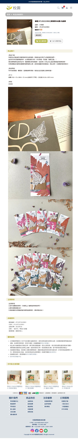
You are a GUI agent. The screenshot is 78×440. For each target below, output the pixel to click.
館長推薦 (30, 404)
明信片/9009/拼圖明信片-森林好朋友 (14, 387)
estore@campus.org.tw (41, 422)
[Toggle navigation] (71, 7)
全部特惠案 (47, 404)
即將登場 (30, 412)
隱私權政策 (13, 414)
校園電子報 (65, 401)
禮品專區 (30, 406)
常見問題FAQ (14, 401)
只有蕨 (41, 25)
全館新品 (30, 401)
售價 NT (37, 30)
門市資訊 (13, 406)
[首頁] (13, 7)
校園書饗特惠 (48, 401)
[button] (58, 8)
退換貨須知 (52, 352)
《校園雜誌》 (66, 406)
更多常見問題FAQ (15, 356)
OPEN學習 (65, 409)
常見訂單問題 (45, 343)
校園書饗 (30, 409)
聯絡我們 (13, 404)
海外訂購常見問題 (30, 354)
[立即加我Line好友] (46, 431)
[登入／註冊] (67, 8)
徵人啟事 (13, 409)
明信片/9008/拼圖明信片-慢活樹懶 (33, 387)
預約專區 (47, 406)
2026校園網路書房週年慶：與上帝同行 (39, 2)
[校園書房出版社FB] (37, 431)
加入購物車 (42, 41)
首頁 (8, 14)
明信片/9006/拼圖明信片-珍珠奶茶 (69, 387)
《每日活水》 (66, 404)
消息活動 (13, 412)
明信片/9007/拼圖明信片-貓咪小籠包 (51, 387)
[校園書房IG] (32, 431)
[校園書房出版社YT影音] (41, 431)
